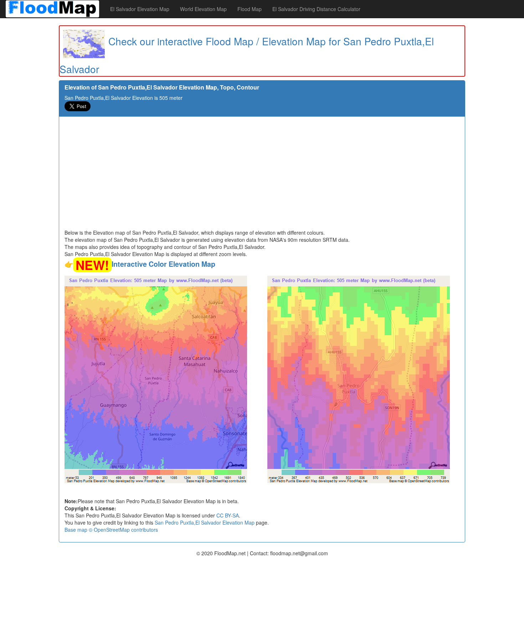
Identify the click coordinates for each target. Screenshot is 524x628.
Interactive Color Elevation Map (163, 264)
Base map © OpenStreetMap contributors (111, 529)
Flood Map (249, 8)
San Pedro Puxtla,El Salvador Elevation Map (205, 522)
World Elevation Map (203, 8)
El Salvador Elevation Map (139, 8)
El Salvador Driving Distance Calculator (316, 8)
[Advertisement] (262, 175)
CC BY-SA (227, 515)
